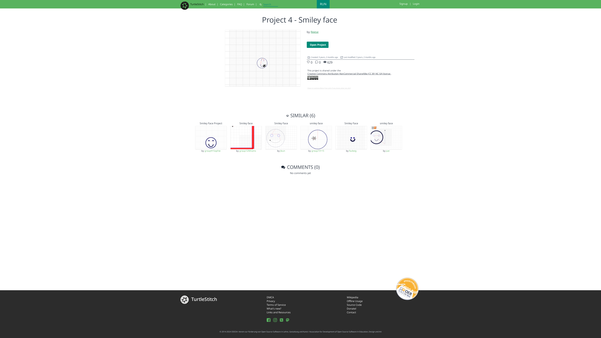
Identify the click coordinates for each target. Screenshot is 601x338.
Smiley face (246, 123)
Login (416, 3)
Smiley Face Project (211, 123)
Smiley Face (281, 123)
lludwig (353, 150)
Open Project (318, 44)
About (212, 4)
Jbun (282, 150)
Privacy (271, 301)
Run (323, 4)
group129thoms (247, 150)
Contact (351, 312)
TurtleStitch (197, 4)
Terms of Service (276, 305)
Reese (314, 32)
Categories (226, 4)
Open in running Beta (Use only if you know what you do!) (329, 88)
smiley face (316, 123)
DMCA (270, 297)
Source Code (354, 305)
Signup (403, 3)
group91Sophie (213, 150)
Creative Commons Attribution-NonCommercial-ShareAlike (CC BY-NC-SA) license (349, 73)
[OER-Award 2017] (407, 288)
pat (388, 150)
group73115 (317, 150)
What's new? (274, 308)
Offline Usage (355, 301)
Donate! (351, 308)
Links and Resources (279, 312)
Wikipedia (352, 297)
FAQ (239, 4)
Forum (250, 4)
